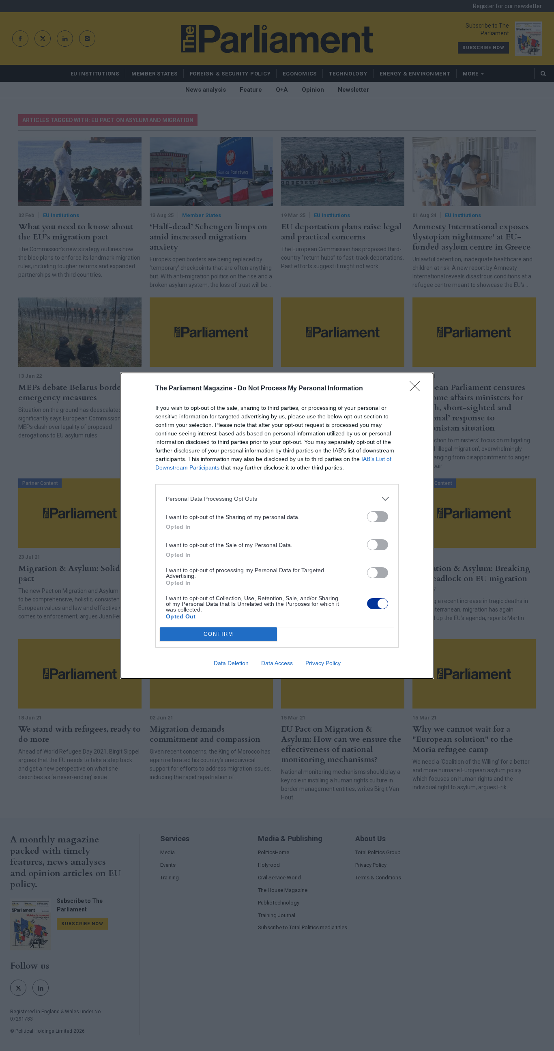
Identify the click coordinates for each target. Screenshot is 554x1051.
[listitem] (277, 499)
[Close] (417, 388)
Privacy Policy (323, 663)
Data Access (277, 663)
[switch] (377, 516)
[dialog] (277, 525)
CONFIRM (219, 634)
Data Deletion (231, 663)
